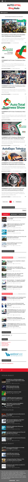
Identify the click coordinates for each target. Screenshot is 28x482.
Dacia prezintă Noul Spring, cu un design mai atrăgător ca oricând (15, 448)
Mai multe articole (21, 257)
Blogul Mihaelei (5, 343)
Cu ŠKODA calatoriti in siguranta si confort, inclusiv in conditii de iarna (14, 398)
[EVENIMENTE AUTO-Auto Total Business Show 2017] (14, 52)
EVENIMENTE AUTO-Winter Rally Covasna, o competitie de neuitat (14, 287)
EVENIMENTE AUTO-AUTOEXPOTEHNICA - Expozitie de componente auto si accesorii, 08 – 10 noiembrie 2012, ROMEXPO (13, 164)
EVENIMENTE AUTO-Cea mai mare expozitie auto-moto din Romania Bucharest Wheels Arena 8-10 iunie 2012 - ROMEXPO (13, 190)
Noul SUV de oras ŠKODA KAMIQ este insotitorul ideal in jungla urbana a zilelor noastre (15, 380)
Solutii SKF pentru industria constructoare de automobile (13, 454)
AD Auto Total (5, 108)
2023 (3, 31)
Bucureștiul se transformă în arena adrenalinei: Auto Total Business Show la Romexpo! (16, 268)
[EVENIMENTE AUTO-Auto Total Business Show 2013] (14, 103)
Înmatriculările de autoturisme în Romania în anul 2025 (14, 243)
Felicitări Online (5, 345)
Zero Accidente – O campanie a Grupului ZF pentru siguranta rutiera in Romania (16, 280)
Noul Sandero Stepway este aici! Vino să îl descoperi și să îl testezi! (16, 237)
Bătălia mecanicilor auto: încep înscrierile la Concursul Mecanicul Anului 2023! (16, 298)
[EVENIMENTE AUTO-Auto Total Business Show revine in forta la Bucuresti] (14, 77)
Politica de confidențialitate (7, 363)
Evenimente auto (5, 185)
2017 (3, 57)
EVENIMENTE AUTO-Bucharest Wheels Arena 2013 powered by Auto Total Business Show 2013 (13, 139)
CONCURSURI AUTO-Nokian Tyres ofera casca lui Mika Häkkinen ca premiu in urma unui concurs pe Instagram (16, 325)
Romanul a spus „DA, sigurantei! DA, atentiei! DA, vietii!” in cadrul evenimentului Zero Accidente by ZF (15, 274)
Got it (17, 480)
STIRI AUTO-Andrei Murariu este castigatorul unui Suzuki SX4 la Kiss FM (16, 318)
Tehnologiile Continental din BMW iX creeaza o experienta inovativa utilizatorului (14, 404)
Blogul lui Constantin (6, 342)
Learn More (12, 480)
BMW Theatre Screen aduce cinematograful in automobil (12, 387)
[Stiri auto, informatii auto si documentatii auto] (14, 7)
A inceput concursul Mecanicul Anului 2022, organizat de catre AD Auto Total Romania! (16, 304)
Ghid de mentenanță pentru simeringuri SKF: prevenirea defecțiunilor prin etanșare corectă (16, 225)
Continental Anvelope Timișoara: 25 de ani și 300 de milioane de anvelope (15, 459)
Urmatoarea (18, 201)
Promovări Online (5, 344)
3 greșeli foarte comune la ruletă (13, 391)
